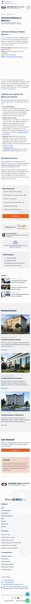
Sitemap (3, 526)
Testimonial (4, 524)
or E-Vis (10, 147)
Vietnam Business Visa (7, 540)
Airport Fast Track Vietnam (8, 545)
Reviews (3, 521)
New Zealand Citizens (7, 567)
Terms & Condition (21, 601)
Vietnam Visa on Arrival (8, 537)
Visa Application (6, 510)
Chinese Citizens (6, 561)
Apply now (15, 216)
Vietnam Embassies (6, 516)
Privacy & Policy (9, 601)
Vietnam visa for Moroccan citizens (11, 165)
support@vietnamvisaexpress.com (15, 263)
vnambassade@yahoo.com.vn (14, 56)
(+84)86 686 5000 (11, 258)
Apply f (6, 147)
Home (3, 23)
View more (4, 350)
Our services (4, 513)
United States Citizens (7, 564)
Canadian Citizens (6, 569)
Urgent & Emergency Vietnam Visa (11, 542)
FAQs (2, 518)
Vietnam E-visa (5, 534)
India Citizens (5, 559)
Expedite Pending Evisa (10, 149)
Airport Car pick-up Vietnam (9, 548)
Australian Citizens (6, 556)
